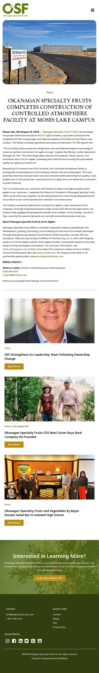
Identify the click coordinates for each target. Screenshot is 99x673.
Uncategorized (21, 426)
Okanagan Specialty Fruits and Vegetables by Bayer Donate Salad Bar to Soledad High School (42, 513)
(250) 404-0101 (10, 271)
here (56, 280)
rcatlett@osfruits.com (15, 275)
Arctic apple (45, 135)
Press (49, 92)
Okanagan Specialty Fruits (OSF (59, 131)
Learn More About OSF (49, 578)
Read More (14, 366)
